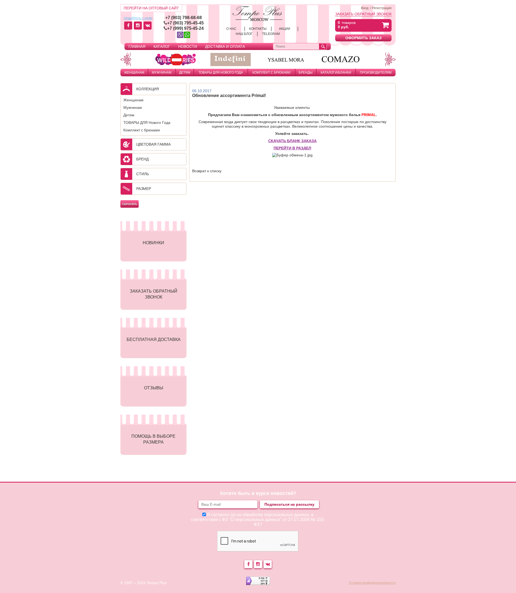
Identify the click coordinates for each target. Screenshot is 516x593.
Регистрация (382, 8)
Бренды (306, 72)
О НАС (231, 29)
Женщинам (134, 72)
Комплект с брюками (271, 72)
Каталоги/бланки (336, 72)
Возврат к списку (206, 171)
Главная (136, 46)
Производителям (376, 72)
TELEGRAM (271, 34)
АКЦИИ (284, 29)
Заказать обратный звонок (363, 14)
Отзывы (153, 388)
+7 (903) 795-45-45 (185, 23)
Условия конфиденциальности (372, 583)
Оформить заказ (363, 38)
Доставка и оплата (225, 46)
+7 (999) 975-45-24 (185, 28)
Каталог (161, 46)
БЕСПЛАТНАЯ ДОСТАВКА (154, 339)
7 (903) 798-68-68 (185, 17)
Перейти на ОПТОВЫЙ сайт (151, 8)
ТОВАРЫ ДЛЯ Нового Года (221, 72)
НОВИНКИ (153, 242)
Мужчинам (161, 72)
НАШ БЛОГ (244, 34)
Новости (187, 46)
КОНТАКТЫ (258, 29)
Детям (184, 72)
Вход (364, 8)
